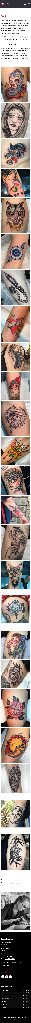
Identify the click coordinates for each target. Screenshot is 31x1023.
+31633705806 (10, 959)
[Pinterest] (10, 976)
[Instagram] (6, 976)
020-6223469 (8, 956)
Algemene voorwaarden (21, 1020)
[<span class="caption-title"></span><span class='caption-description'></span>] (15, 84)
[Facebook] (2, 976)
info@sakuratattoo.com (13, 954)
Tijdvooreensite (7, 1020)
